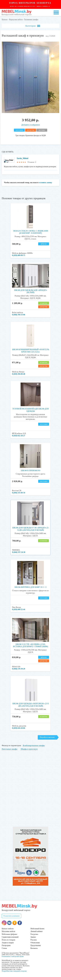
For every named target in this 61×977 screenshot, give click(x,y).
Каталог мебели (7, 929)
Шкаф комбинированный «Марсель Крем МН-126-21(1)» (30, 350)
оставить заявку (45, 182)
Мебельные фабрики (9, 934)
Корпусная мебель (16, 19)
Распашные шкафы (31, 19)
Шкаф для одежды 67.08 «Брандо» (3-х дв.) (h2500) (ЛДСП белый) (30, 529)
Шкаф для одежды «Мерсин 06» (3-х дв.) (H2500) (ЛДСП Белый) (30, 704)
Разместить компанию (11, 916)
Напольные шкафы (9, 749)
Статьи (4, 948)
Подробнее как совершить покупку (14, 971)
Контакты (34, 948)
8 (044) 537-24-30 (18, 552)
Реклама (33, 940)
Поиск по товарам (8, 940)
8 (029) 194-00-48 (18, 374)
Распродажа (6, 945)
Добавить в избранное (30, 125)
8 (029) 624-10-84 (18, 728)
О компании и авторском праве (13, 956)
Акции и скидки (8, 943)
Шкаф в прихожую (30, 470)
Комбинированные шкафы (34, 745)
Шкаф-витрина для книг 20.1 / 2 (30, 587)
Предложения (35, 945)
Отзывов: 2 (32, 162)
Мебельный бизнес (37, 929)
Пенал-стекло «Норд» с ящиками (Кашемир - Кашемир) (30, 232)
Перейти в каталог (47, 737)
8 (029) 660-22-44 (18, 609)
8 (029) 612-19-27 (18, 436)
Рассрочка (34, 934)
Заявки (33, 937)
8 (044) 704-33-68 (18, 315)
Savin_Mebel (22, 158)
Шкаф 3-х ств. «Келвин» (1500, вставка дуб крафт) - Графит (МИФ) (30, 645)
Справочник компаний (10, 937)
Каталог (5, 19)
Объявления (35, 943)
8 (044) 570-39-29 (18, 669)
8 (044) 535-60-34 (18, 493)
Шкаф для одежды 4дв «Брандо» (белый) (30, 291)
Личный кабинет (36, 931)
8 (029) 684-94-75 (18, 255)
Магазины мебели (8, 931)
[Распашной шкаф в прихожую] (30, 112)
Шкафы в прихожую (29, 749)
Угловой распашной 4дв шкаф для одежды (30, 410)
